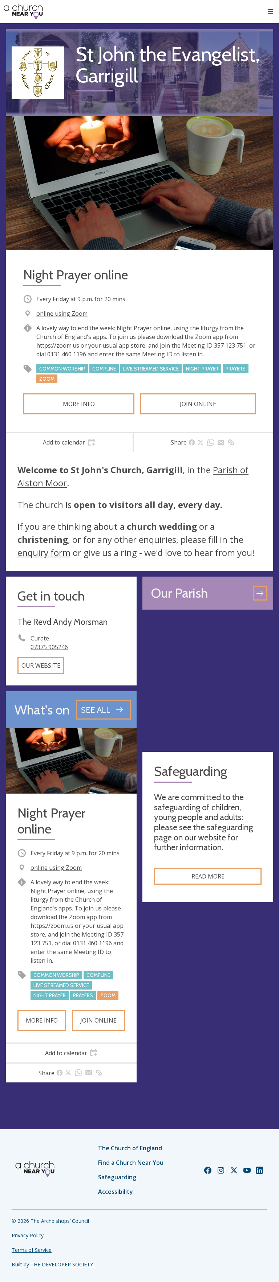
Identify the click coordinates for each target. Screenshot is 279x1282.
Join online (198, 404)
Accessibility (115, 1192)
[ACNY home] (23, 12)
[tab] (69, 442)
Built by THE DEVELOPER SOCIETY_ (53, 1264)
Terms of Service (32, 1249)
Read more (208, 876)
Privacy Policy (28, 1235)
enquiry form (43, 552)
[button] (270, 11)
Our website (40, 665)
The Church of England (130, 1148)
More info (79, 404)
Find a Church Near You (130, 1163)
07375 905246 (49, 647)
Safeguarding (117, 1177)
